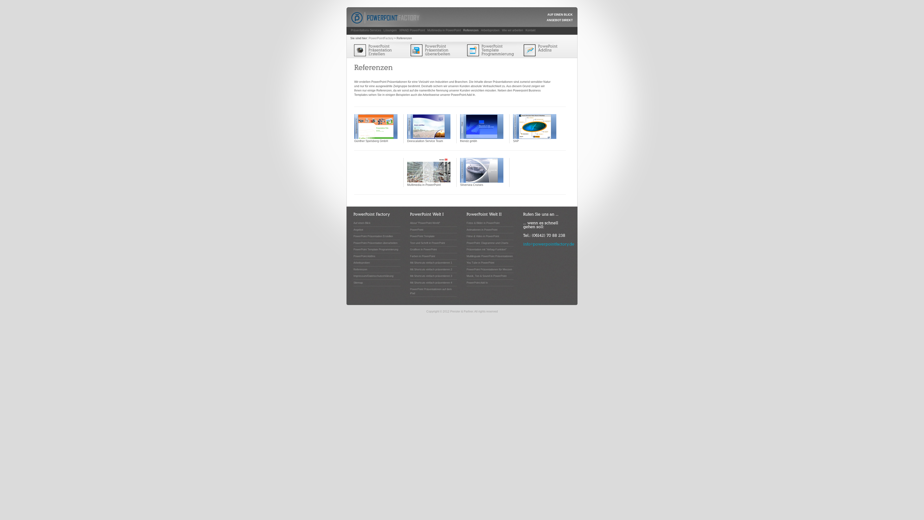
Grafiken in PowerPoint (423, 249)
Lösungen (390, 30)
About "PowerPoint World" (425, 222)
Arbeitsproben (490, 30)
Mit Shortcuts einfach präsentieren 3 (431, 275)
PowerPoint (416, 229)
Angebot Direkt (560, 20)
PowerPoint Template (422, 236)
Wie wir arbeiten (512, 30)
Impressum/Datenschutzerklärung (373, 275)
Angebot (358, 229)
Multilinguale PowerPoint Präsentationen (490, 256)
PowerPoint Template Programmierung (375, 249)
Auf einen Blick (560, 14)
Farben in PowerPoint (422, 256)
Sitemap (358, 282)
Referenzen (471, 30)
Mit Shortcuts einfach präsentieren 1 (431, 262)
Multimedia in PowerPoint (444, 30)
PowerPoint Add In (477, 282)
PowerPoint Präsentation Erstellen (373, 236)
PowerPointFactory (381, 38)
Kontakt (530, 30)
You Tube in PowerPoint (480, 262)
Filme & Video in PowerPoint (483, 236)
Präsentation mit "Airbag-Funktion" (487, 249)
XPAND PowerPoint (412, 30)
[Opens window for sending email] (548, 244)
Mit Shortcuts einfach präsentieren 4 (431, 282)
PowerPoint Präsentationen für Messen (489, 269)
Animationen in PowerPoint (482, 229)
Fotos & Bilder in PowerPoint (483, 222)
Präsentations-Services (366, 30)
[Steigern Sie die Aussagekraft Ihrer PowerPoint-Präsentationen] (435, 50)
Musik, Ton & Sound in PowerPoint (487, 275)
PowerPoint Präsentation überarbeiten (375, 242)
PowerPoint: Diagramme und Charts (487, 242)
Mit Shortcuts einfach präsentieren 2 (431, 269)
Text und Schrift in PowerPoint (427, 242)
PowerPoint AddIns (364, 256)
